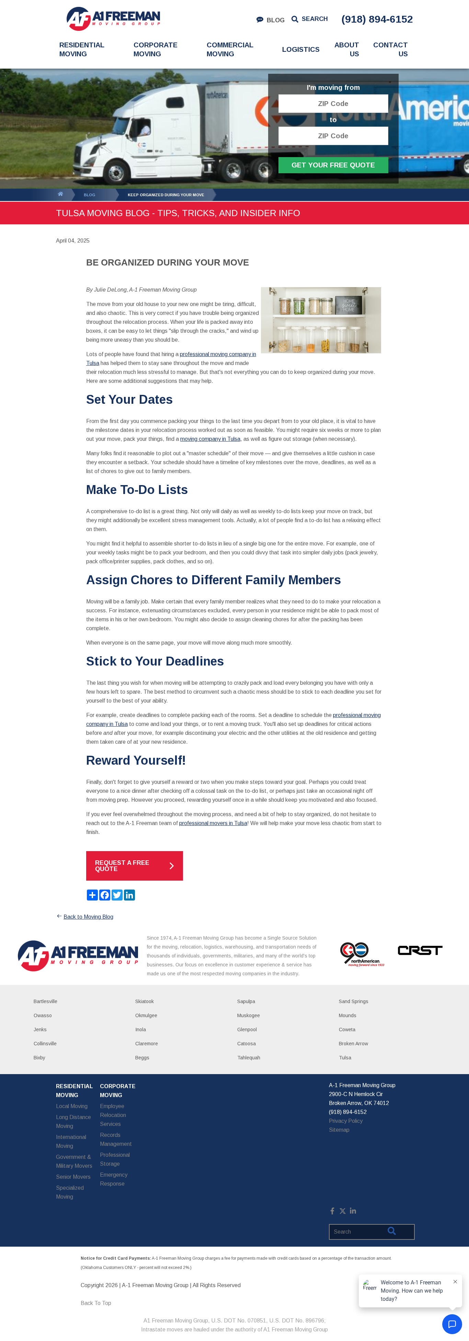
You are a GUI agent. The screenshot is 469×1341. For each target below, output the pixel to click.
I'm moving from (333, 87)
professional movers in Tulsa (213, 823)
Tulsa (345, 1057)
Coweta (347, 1029)
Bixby (39, 1057)
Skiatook (144, 1001)
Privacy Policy (346, 1121)
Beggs (142, 1057)
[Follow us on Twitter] (342, 1212)
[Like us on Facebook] (332, 1212)
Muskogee (248, 1015)
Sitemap (339, 1130)
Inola (140, 1029)
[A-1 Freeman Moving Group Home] (113, 19)
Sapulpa (246, 1001)
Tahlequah (248, 1057)
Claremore (146, 1043)
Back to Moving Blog (88, 917)
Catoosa (246, 1043)
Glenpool (247, 1029)
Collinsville (45, 1043)
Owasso (43, 1015)
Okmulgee (146, 1015)
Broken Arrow (353, 1043)
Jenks (40, 1029)
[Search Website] (392, 1232)
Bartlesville (45, 1001)
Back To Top (96, 1303)
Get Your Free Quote (333, 165)
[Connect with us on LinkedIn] (353, 1212)
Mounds (347, 1015)
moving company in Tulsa (210, 439)
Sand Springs (353, 1001)
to (333, 119)
